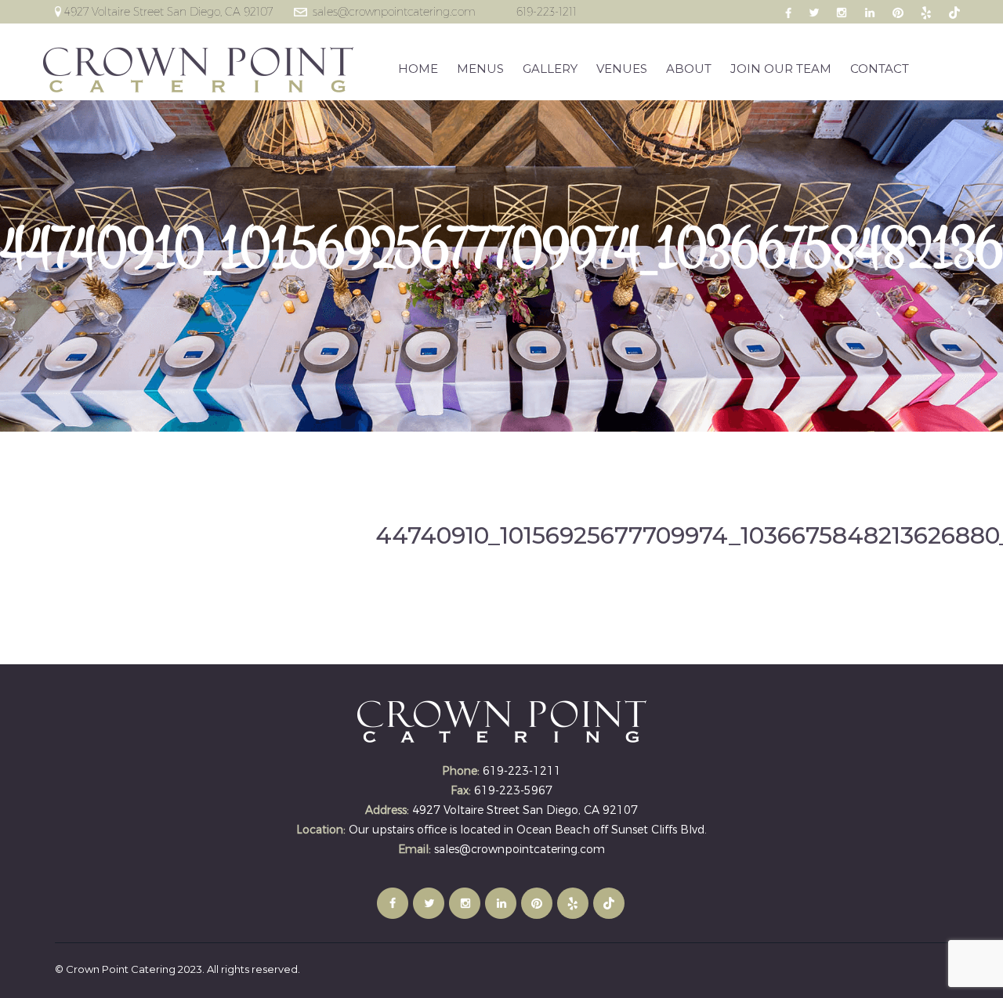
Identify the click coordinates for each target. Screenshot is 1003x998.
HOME (418, 68)
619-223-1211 (546, 11)
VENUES (621, 68)
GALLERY (550, 68)
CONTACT (879, 68)
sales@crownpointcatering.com (394, 11)
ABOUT (689, 68)
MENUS (480, 68)
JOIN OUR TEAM (780, 68)
